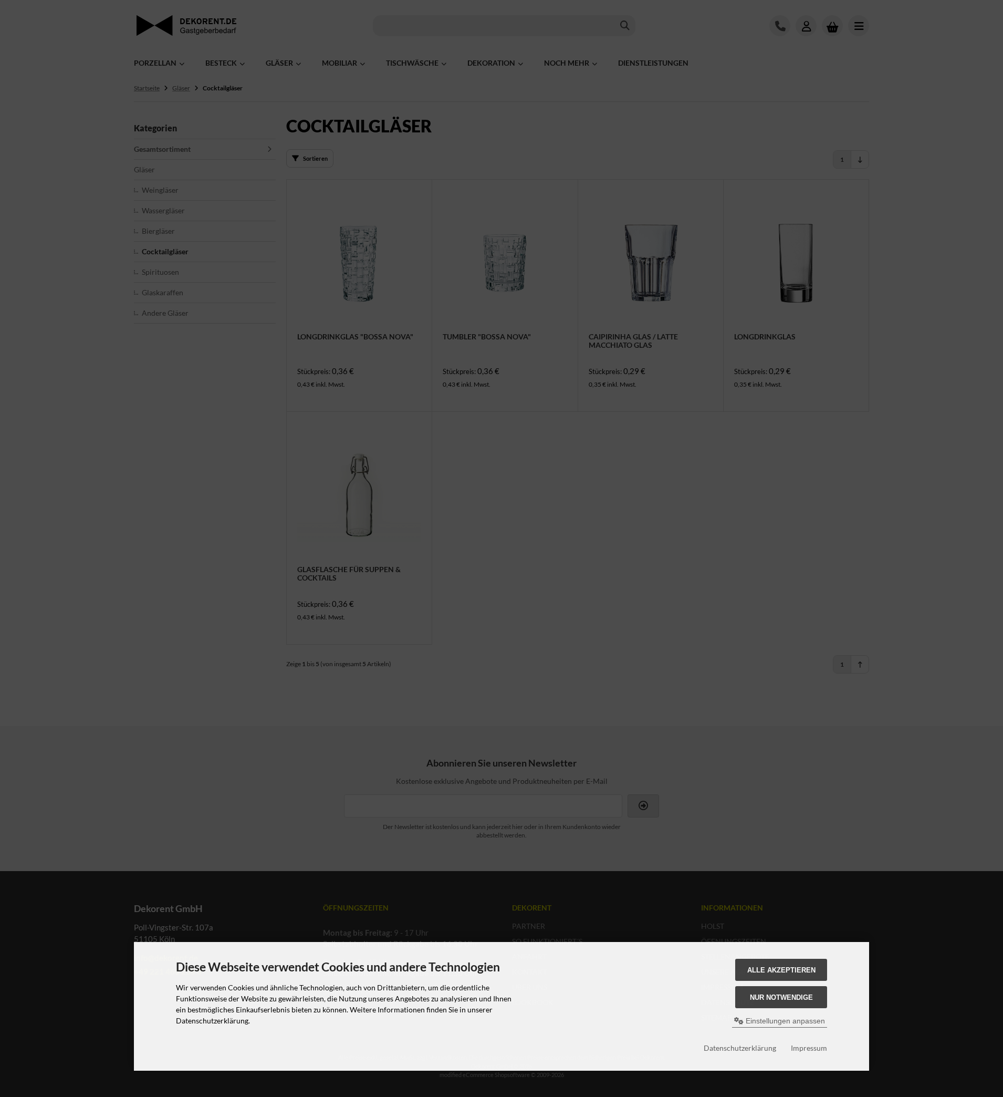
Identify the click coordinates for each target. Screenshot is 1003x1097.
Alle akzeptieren (781, 970)
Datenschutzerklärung (740, 1047)
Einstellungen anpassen (784, 1021)
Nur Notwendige (781, 997)
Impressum (809, 1047)
